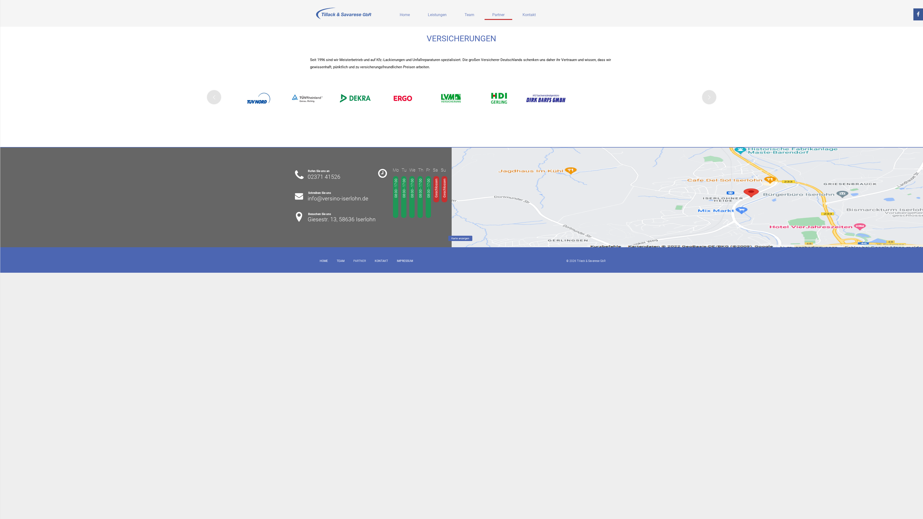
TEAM (340, 261)
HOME (324, 261)
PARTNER (359, 261)
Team (469, 14)
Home (405, 14)
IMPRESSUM (405, 261)
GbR (603, 261)
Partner (498, 14)
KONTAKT (381, 261)
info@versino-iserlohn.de (338, 198)
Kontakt (529, 14)
